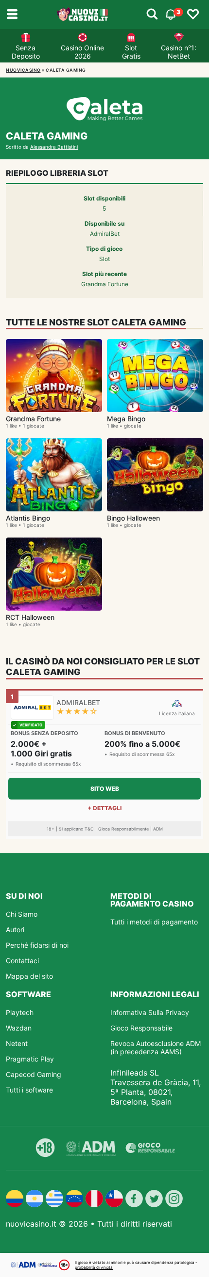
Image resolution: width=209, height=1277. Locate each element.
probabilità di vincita (94, 1267)
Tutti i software (29, 1090)
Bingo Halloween (133, 518)
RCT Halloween (30, 617)
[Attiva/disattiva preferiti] (193, 14)
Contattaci (22, 960)
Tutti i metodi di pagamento (154, 922)
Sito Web (104, 788)
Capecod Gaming (33, 1074)
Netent (17, 1043)
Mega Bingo (126, 419)
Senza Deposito (26, 52)
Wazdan (19, 1028)
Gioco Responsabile (141, 1028)
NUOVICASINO (23, 70)
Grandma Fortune (33, 419)
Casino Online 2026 (82, 52)
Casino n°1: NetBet (178, 52)
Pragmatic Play (30, 1059)
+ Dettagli (104, 808)
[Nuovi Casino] (83, 14)
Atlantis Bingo (28, 518)
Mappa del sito (29, 976)
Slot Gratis (131, 52)
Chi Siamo (21, 914)
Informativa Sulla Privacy (149, 1012)
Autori (15, 929)
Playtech (20, 1012)
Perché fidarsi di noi (37, 945)
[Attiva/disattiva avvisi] (152, 14)
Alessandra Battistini (54, 147)
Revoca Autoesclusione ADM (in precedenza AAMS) (155, 1047)
